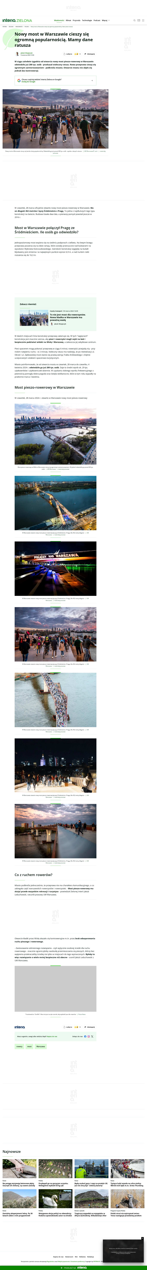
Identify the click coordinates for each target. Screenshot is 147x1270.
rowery (19, 1046)
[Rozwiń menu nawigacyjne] (143, 20)
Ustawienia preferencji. (78, 1261)
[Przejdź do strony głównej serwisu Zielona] (24, 20)
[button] (59, 20)
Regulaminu (50, 1261)
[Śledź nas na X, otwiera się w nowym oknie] (92, 1036)
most (29, 1046)
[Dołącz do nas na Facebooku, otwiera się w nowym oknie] (85, 1036)
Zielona (11, 26)
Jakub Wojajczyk (26, 53)
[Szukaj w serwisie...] (134, 20)
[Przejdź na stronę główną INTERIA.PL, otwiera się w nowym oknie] (9, 20)
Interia (5, 26)
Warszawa (40, 1046)
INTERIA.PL (96, 1261)
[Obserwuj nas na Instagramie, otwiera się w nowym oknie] (88, 1036)
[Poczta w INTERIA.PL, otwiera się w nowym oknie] (139, 20)
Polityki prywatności (64, 1261)
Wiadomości (19, 26)
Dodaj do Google (40, 82)
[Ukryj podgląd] (142, 1238)
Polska (27, 26)
